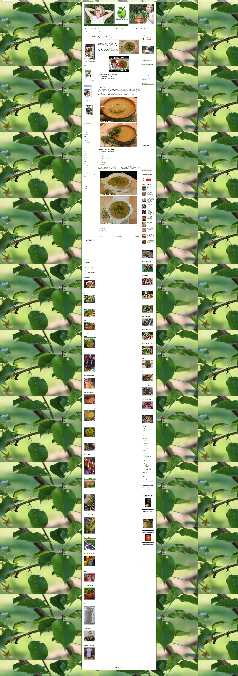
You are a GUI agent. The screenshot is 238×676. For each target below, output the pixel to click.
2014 (144, 477)
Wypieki (85, 172)
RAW (85, 159)
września (146, 443)
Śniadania (85, 165)
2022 (144, 428)
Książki (85, 144)
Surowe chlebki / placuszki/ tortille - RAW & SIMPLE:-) (150, 217)
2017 (144, 437)
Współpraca (125, 25)
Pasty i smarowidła (87, 149)
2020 (144, 431)
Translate (150, 170)
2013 (144, 479)
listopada (146, 440)
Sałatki (85, 161)
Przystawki (86, 157)
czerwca (145, 448)
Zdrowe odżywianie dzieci (88, 174)
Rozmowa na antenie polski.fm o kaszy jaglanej (147, 469)
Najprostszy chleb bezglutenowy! (150, 229)
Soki (84, 163)
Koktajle (85, 140)
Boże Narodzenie (87, 123)
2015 (144, 476)
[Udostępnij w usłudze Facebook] (104, 228)
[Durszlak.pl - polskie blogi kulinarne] (145, 568)
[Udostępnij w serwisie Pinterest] (105, 228)
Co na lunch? (86, 127)
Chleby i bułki (86, 125)
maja (145, 450)
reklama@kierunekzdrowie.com (147, 64)
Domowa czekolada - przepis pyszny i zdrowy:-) (150, 205)
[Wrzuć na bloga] (102, 228)
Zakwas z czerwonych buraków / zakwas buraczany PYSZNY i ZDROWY (150, 212)
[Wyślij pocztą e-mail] (101, 228)
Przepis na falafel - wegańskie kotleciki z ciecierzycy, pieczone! (150, 236)
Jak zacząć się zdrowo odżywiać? (148, 456)
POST (85, 153)
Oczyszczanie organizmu (107, 25)
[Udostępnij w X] (103, 228)
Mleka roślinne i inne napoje (89, 146)
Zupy (106, 230)
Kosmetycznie (86, 142)
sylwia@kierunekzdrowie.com (147, 60)
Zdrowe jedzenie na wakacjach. (147, 461)
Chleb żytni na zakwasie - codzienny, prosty (150, 193)
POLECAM (86, 151)
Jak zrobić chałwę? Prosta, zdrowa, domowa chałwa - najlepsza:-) (150, 188)
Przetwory (85, 155)
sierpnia (145, 445)
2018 (144, 435)
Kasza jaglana (86, 134)
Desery (85, 128)
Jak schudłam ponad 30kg (117, 25)
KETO (85, 136)
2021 (144, 430)
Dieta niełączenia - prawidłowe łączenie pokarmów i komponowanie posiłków (150, 200)
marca (145, 453)
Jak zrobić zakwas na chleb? (150, 223)
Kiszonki (85, 138)
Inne (84, 132)
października (146, 441)
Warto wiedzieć (86, 169)
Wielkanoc (85, 170)
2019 (144, 433)
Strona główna (87, 25)
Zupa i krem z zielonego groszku (147, 458)
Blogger (123, 667)
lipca (145, 446)
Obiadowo (102, 230)
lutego (145, 472)
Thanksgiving (86, 167)
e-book (85, 130)
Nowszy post (101, 236)
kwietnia (146, 452)
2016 (144, 474)
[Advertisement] (105, 243)
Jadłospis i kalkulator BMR (96, 25)
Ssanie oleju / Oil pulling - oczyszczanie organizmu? (147, 465)
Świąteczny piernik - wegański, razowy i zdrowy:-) (150, 241)
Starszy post (137, 236)
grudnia (145, 438)
